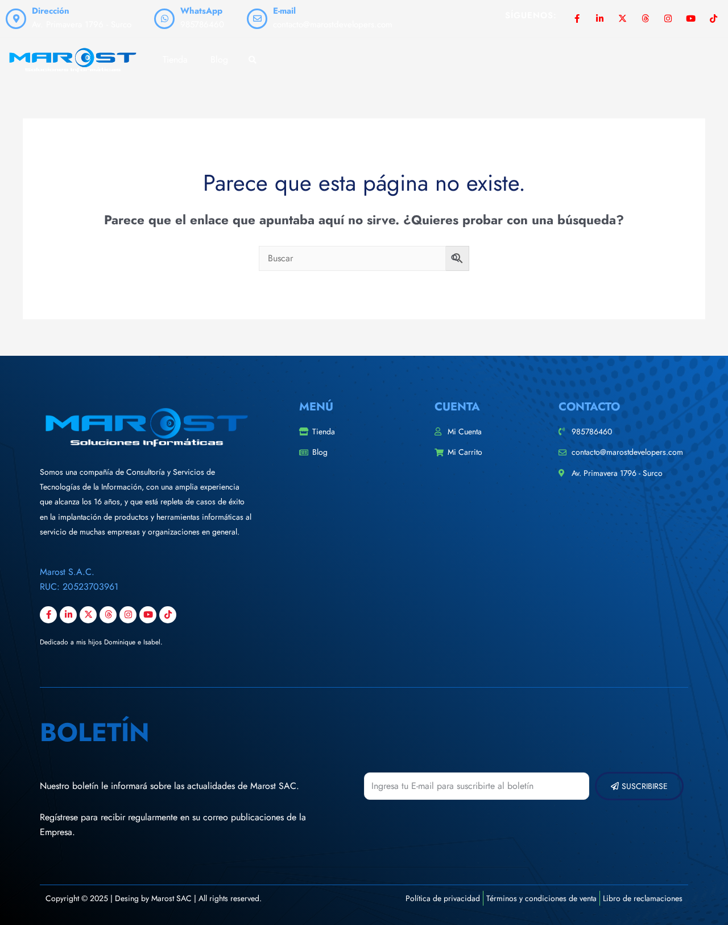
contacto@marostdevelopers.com (332, 24)
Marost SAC (171, 898)
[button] (252, 61)
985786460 (202, 24)
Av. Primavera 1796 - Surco (81, 24)
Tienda (175, 59)
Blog (219, 59)
